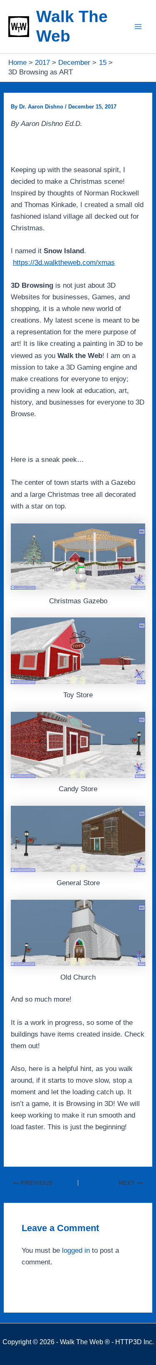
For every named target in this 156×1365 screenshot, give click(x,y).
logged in (76, 1250)
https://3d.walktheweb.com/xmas (64, 263)
